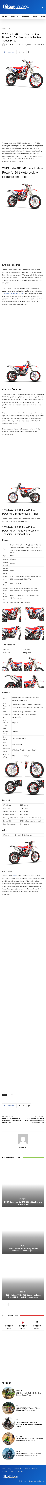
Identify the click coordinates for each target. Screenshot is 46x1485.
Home (4, 29)
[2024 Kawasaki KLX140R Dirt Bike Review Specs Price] (23, 1184)
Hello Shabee (13, 45)
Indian (22, 1292)
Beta (9, 29)
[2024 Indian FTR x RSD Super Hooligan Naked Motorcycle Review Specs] (23, 1277)
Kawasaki (22, 1199)
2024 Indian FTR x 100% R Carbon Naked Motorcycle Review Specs (28, 1455)
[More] (28, 52)
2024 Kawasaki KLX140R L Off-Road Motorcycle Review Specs (29, 1440)
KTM (22, 1245)
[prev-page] (3, 1304)
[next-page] (7, 1304)
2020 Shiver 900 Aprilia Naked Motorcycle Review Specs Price (11, 1120)
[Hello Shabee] (4, 44)
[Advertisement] (23, 116)
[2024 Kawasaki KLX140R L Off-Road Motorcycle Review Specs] (8, 1438)
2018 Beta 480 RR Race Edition (13, 293)
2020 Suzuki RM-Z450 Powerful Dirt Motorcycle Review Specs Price (34, 1120)
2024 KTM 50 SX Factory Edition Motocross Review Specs (23, 1249)
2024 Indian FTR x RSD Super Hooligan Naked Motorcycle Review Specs (23, 1296)
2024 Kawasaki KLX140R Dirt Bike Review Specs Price (23, 1203)
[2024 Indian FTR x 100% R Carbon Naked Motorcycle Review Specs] (8, 1454)
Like (9, 1321)
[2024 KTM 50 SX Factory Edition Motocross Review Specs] (23, 1231)
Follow (23, 1321)
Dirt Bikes (12, 1095)
